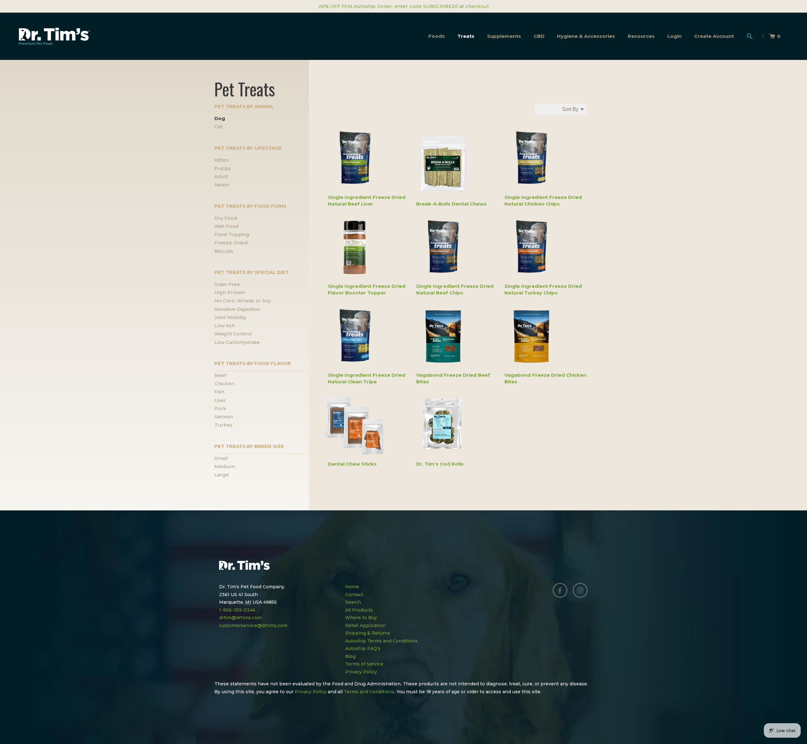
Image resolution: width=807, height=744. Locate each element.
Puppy (222, 168)
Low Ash (224, 325)
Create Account (714, 36)
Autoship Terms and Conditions (381, 641)
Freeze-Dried (231, 243)
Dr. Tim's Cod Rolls (440, 464)
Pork (220, 408)
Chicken (224, 384)
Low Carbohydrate (237, 342)
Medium (224, 466)
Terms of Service (364, 664)
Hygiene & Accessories (586, 36)
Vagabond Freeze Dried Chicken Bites (545, 378)
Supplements (504, 36)
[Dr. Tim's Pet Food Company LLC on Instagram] (580, 590)
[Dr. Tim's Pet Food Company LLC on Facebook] (560, 590)
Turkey (223, 425)
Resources (641, 36)
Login (674, 36)
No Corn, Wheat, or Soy (242, 301)
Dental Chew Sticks (352, 464)
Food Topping (231, 234)
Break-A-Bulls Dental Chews (451, 204)
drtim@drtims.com (240, 617)
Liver (220, 400)
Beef (220, 375)
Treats (465, 36)
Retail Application (365, 625)
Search (353, 602)
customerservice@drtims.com (253, 625)
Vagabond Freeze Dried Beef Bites (453, 378)
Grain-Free (227, 284)
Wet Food (226, 226)
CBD (539, 36)
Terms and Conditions (369, 692)
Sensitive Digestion (237, 309)
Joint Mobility (230, 317)
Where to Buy (361, 617)
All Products (359, 610)
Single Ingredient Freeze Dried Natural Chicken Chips (543, 200)
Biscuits (223, 251)
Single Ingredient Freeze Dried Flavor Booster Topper (366, 289)
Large (221, 475)
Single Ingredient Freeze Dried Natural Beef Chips (455, 289)
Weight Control (233, 334)
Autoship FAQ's (362, 648)
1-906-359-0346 (237, 610)
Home (352, 587)
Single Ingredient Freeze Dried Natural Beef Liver (366, 200)
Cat (218, 127)
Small (221, 458)
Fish (219, 392)
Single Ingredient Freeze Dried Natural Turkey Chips (543, 289)
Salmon (223, 417)
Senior (222, 185)
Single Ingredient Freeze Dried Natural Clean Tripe (366, 378)
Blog (350, 656)
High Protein (229, 292)
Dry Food (225, 218)
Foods (436, 36)
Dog (219, 118)
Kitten (221, 160)
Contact (354, 594)
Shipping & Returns (367, 633)
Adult (221, 176)
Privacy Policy (361, 672)
